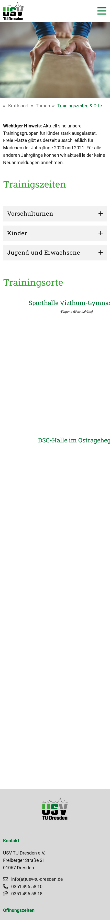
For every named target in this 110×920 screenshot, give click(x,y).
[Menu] (100, 11)
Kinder (17, 233)
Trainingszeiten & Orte (79, 105)
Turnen (43, 105)
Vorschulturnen (30, 213)
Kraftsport (18, 105)
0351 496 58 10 (26, 886)
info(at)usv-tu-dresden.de (37, 879)
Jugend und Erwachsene (43, 252)
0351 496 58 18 (26, 893)
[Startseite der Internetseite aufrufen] (13, 11)
